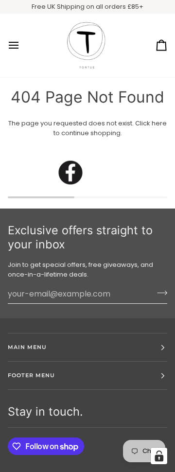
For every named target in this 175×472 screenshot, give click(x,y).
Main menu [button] (27, 347)
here (159, 123)
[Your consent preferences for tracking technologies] (159, 456)
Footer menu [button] (31, 375)
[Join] (159, 292)
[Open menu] (22, 45)
